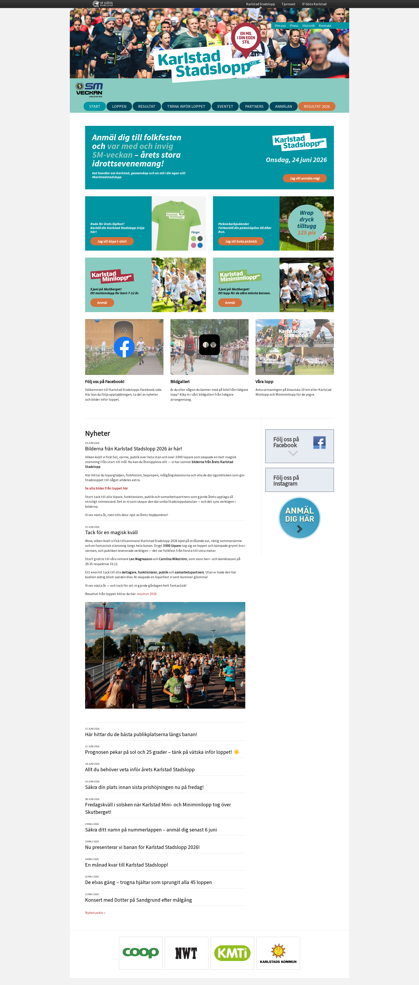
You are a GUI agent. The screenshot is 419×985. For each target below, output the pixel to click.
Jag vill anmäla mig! (305, 178)
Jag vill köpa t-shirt (112, 241)
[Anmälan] (299, 518)
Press (294, 25)
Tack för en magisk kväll (111, 532)
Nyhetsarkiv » (95, 912)
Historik (308, 25)
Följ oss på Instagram (286, 480)
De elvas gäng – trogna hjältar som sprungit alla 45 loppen (148, 882)
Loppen (119, 106)
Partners (254, 106)
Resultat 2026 (317, 106)
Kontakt (325, 25)
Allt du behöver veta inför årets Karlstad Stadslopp (140, 769)
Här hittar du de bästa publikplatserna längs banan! (141, 734)
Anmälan (283, 106)
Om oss (280, 25)
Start (94, 106)
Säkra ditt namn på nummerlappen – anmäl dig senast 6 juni (151, 829)
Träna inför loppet (186, 106)
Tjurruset (288, 4)
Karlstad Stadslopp (260, 4)
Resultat (146, 106)
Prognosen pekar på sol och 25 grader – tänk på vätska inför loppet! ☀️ (162, 752)
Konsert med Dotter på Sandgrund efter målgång (138, 899)
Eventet (225, 106)
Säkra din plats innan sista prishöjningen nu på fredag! (144, 787)
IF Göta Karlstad (314, 4)
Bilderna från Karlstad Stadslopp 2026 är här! (133, 448)
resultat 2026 (147, 594)
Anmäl (102, 302)
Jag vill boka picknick (241, 241)
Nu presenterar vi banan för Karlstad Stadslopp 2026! (142, 847)
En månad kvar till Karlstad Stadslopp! (126, 864)
